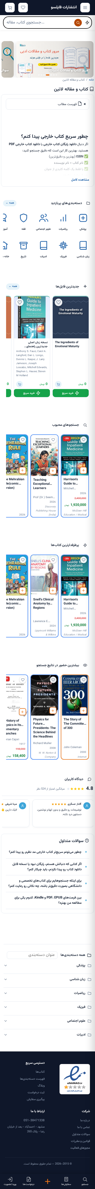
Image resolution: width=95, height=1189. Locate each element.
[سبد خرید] (10, 7)
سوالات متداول (81, 1134)
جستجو (85, 1184)
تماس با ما (83, 1127)
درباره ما (85, 1120)
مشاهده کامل (80, 179)
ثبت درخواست (36, 1092)
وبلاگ (41, 1085)
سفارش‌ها (66, 1184)
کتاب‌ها (40, 1072)
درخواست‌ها (28, 1184)
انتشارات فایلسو (64, 7)
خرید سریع (67, 393)
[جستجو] (78, 22)
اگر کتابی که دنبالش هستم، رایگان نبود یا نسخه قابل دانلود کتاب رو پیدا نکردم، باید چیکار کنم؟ (47, 867)
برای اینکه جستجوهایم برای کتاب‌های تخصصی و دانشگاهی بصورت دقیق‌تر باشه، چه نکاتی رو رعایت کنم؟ (45, 883)
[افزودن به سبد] (58, 384)
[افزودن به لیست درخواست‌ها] (83, 470)
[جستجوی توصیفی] (87, 22)
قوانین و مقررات (80, 1141)
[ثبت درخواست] (47, 1181)
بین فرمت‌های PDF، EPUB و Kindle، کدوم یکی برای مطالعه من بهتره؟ (48, 900)
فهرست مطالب (68, 104)
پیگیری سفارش (36, 1099)
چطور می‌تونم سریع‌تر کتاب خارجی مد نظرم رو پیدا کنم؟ (45, 852)
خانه (91, 80)
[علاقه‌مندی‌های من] (23, 7)
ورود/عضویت (10, 1184)
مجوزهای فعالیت (80, 1148)
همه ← (10, 203)
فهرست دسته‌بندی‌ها (32, 1079)
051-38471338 (34, 1120)
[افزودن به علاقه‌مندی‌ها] (58, 302)
